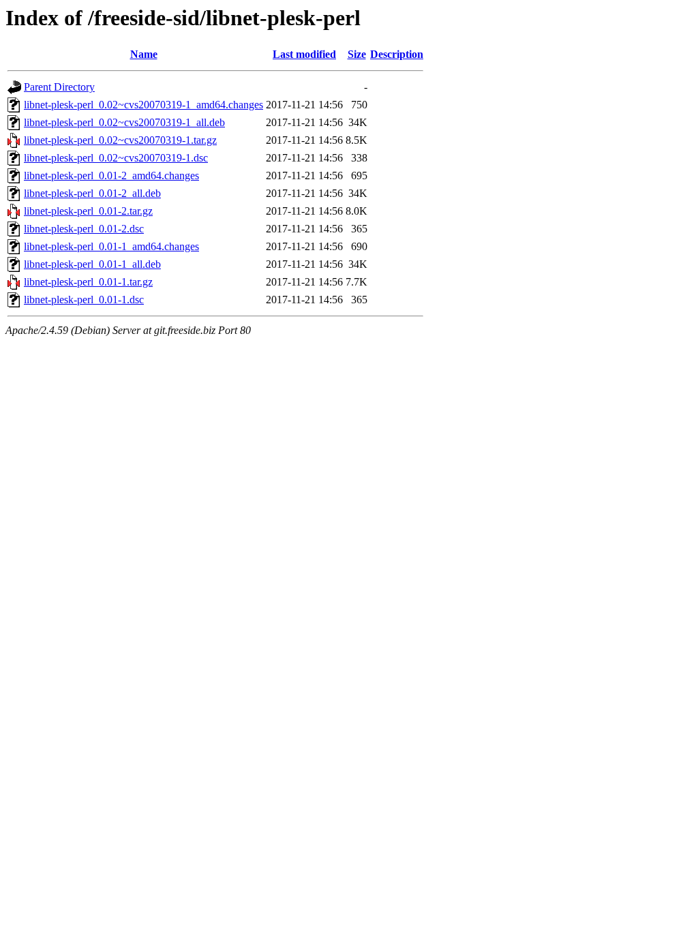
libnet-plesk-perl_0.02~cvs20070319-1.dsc (116, 158)
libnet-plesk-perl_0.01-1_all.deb (92, 264)
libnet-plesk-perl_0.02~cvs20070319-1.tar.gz (120, 140)
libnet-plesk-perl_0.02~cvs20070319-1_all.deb (124, 122)
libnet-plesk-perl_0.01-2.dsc (84, 228)
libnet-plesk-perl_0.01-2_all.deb (92, 193)
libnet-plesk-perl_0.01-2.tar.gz (88, 211)
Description (396, 54)
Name (143, 54)
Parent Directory (59, 87)
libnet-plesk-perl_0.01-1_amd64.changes (111, 246)
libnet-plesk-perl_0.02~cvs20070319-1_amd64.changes (143, 104)
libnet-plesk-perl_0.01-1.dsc (84, 299)
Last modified (304, 54)
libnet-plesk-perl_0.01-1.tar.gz (88, 282)
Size (357, 54)
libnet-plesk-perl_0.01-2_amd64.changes (111, 175)
